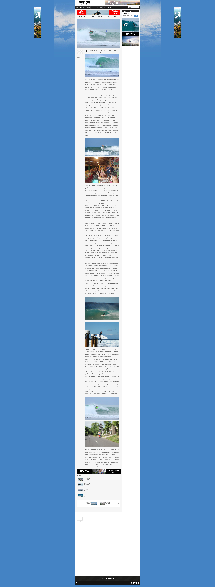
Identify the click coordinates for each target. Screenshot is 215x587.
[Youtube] (135, 583)
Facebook (136, 11)
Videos (97, 7)
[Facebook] (132, 583)
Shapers (92, 7)
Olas (104, 7)
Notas (84, 7)
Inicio (77, 7)
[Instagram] (138, 583)
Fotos (101, 7)
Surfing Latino (84, 3)
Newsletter (125, 11)
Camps (81, 7)
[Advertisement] (130, 64)
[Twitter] (133, 583)
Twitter (130, 11)
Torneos (88, 7)
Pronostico (109, 7)
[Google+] (136, 583)
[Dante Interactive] (76, 583)
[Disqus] (102, 530)
